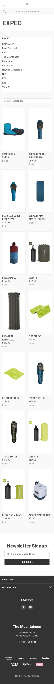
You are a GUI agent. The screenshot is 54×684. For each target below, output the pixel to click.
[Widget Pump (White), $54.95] (40, 490)
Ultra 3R (33, 456)
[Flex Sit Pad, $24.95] (40, 311)
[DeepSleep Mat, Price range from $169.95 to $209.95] (40, 191)
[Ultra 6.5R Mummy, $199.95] (14, 490)
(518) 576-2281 (28, 642)
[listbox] (21, 101)
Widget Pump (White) (39, 515)
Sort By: (7, 101)
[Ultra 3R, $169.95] (40, 432)
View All (6, 87)
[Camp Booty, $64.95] (14, 129)
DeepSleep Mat (36, 216)
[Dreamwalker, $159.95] (14, 253)
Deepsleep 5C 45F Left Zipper (11, 218)
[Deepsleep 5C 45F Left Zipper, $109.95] (14, 191)
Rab (4, 82)
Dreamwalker (9, 277)
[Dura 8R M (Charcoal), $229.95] (14, 311)
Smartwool (7, 61)
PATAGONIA (8, 44)
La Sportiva (7, 65)
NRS (4, 74)
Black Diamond (9, 48)
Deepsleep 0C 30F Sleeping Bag (38, 156)
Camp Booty (8, 154)
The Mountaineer (10, 57)
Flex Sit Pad (35, 336)
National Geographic (12, 69)
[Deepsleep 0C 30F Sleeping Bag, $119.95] (40, 129)
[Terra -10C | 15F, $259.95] (40, 373)
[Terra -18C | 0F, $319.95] (14, 432)
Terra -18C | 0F (9, 456)
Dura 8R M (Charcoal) (8, 338)
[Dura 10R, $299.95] (40, 253)
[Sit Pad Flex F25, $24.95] (14, 373)
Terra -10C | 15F (37, 398)
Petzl (4, 52)
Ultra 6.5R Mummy (12, 515)
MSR (4, 78)
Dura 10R (33, 277)
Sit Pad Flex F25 (10, 398)
